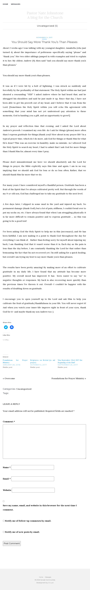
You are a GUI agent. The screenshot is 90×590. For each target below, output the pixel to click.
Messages (15, 4)
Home (5, 4)
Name (7, 467)
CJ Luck (51, 583)
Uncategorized (45, 26)
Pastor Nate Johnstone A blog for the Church (45, 15)
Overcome (10, 378)
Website (7, 490)
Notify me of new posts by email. (22, 532)
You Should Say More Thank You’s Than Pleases (44, 42)
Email (7, 478)
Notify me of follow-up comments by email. (28, 520)
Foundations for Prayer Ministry (68, 378)
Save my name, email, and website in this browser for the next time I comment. (40, 507)
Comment (9, 421)
